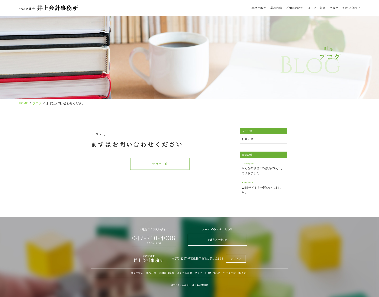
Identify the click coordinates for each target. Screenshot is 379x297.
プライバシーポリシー (236, 273)
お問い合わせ (351, 8)
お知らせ (247, 138)
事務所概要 (258, 8)
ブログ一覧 (160, 164)
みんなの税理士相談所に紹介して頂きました (262, 168)
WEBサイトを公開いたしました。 (261, 187)
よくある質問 (317, 8)
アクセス (235, 259)
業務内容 (276, 8)
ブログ (333, 8)
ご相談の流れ (295, 8)
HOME (23, 103)
